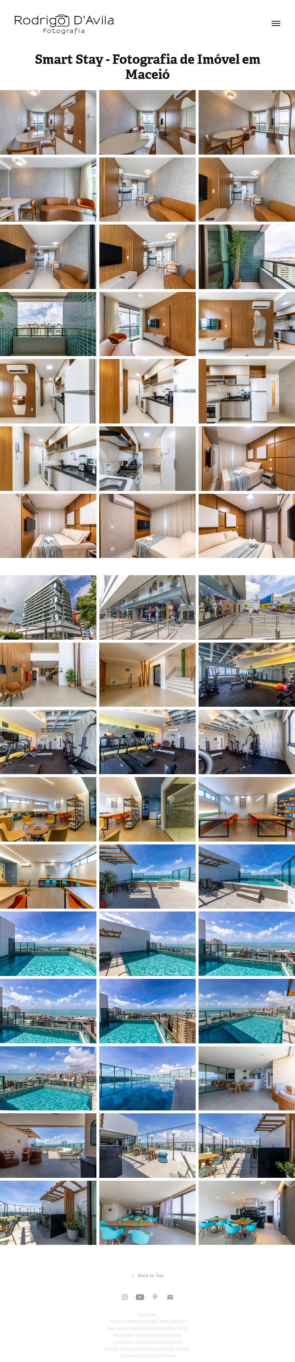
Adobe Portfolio (160, 1355)
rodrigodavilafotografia (158, 1335)
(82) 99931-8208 (168, 1321)
